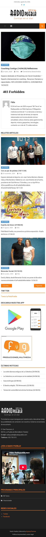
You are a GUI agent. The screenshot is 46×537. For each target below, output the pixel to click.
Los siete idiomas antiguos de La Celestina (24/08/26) (21, 372)
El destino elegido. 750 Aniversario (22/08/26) (18, 385)
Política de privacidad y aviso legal (23, 534)
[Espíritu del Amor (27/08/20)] (23, 205)
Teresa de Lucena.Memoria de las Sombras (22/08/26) (21, 390)
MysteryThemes (31, 531)
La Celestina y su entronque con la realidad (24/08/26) (21, 376)
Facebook (6, 516)
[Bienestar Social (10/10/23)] (23, 251)
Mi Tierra (5, 65)
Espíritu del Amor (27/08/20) (12, 225)
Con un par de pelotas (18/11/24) (13, 171)
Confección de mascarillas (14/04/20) (8, 286)
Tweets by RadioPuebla (9, 296)
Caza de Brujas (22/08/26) (12, 381)
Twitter (5, 514)
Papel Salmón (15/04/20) (40, 286)
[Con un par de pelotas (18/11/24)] (23, 151)
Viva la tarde (7, 500)
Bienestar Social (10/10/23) (11, 271)
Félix (17, 71)
